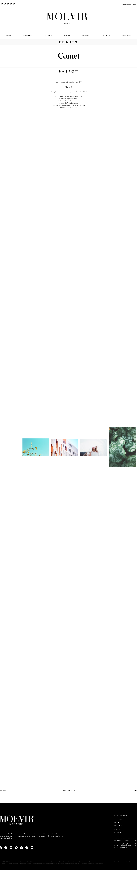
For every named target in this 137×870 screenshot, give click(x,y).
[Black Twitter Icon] (63, 71)
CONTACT (117, 822)
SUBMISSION (118, 826)
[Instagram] (72, 71)
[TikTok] (8, 3)
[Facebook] (2, 3)
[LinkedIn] (11, 3)
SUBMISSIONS (126, 4)
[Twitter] (21, 847)
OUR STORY (118, 819)
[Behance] (14, 3)
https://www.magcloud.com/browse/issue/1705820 (69, 92)
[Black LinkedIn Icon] (60, 71)
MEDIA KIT (117, 829)
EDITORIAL (117, 832)
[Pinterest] (5, 3)
